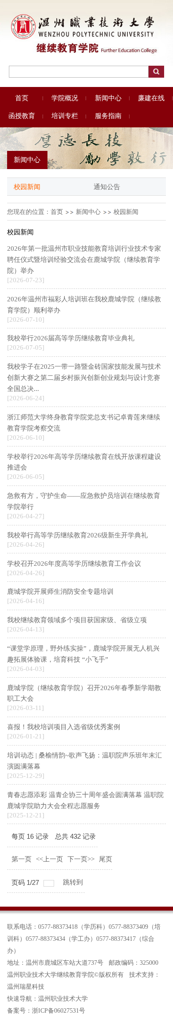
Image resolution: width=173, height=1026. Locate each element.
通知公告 (107, 186)
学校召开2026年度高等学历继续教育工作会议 (74, 563)
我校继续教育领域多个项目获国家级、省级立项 (77, 619)
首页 (21, 98)
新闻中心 (108, 98)
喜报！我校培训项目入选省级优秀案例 (63, 726)
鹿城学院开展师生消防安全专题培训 (60, 591)
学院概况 (64, 98)
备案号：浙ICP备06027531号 (46, 1010)
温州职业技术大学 (63, 998)
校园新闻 (27, 186)
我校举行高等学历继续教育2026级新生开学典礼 (77, 535)
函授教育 (21, 115)
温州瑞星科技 (25, 986)
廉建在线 (151, 98)
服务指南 (108, 115)
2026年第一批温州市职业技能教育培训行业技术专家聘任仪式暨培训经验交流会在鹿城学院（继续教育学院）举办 (84, 259)
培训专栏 (64, 115)
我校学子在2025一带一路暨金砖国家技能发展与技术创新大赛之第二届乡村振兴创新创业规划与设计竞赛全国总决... (84, 377)
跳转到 (74, 882)
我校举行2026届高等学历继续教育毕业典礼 (70, 338)
